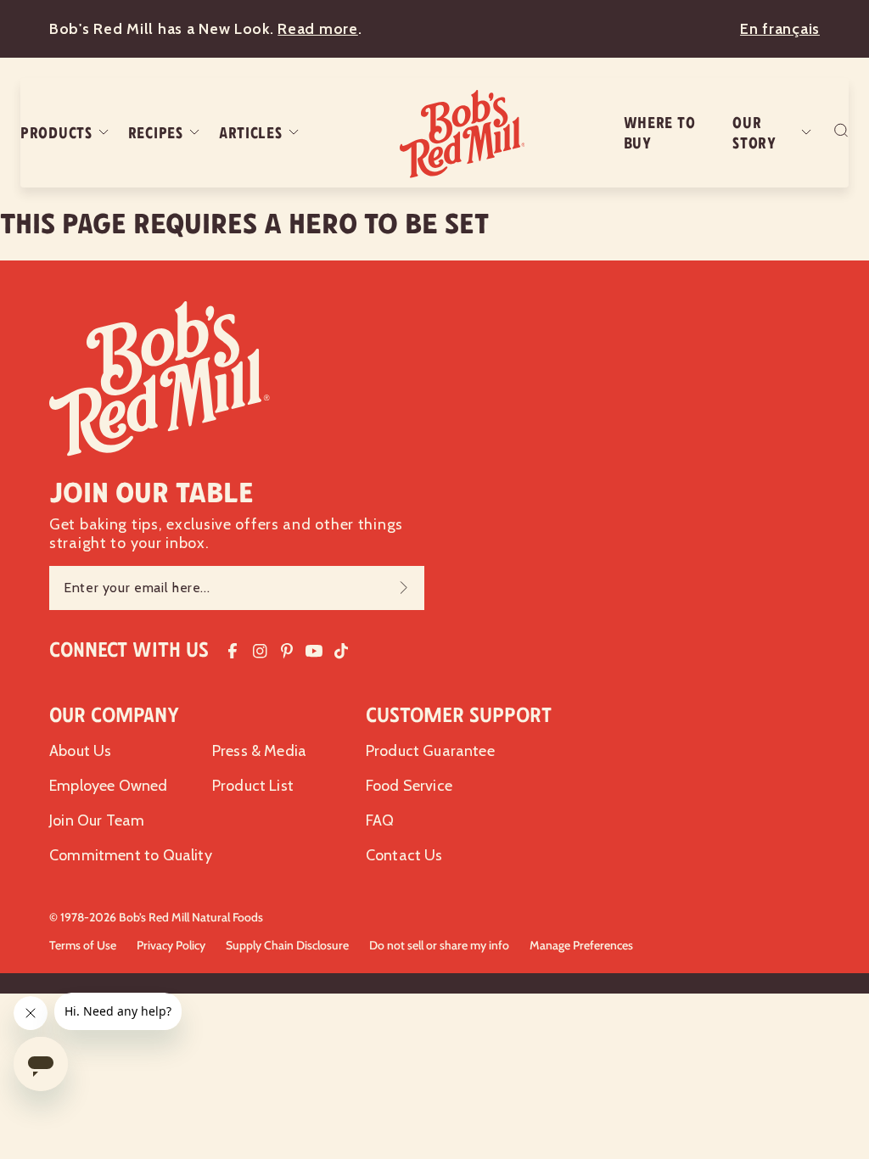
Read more (317, 29)
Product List (253, 785)
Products (56, 133)
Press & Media (259, 751)
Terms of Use (82, 945)
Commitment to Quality (130, 855)
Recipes (155, 133)
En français (780, 28)
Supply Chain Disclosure (287, 945)
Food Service (409, 785)
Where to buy (660, 133)
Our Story (754, 133)
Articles (251, 133)
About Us (80, 751)
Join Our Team (96, 820)
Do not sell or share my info (439, 945)
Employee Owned (108, 785)
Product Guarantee (430, 751)
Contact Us (404, 855)
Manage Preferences (581, 945)
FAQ (380, 820)
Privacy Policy (171, 945)
